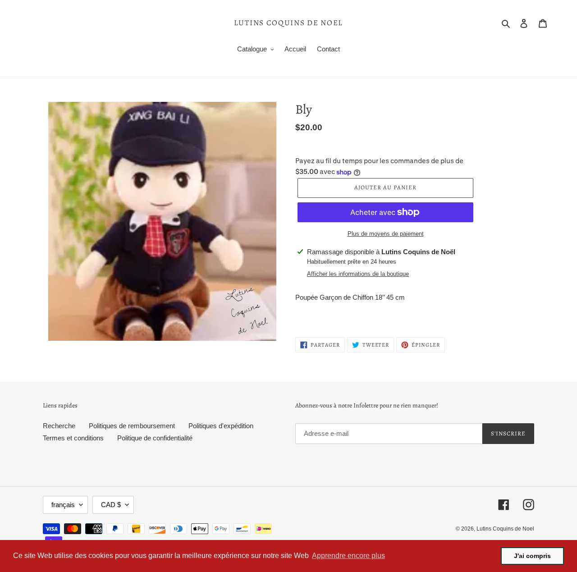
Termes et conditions (73, 438)
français (63, 504)
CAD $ (111, 504)
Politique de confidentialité (154, 438)
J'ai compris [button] (532, 555)
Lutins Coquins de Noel (288, 22)
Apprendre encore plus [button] (348, 555)
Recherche (59, 426)
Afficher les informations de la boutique (358, 273)
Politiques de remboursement (132, 426)
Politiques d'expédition (220, 426)
